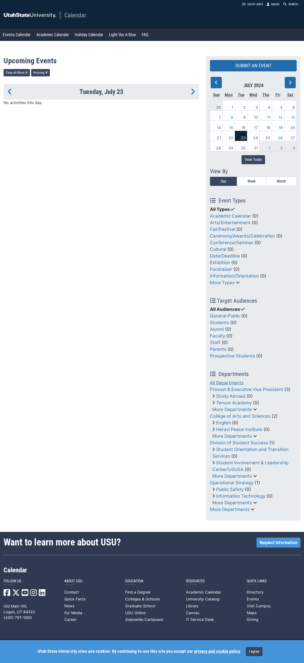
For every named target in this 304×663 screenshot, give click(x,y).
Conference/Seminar (231, 242)
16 (244, 127)
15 (231, 127)
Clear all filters (15, 72)
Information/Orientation (234, 276)
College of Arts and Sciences (240, 416)
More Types (222, 282)
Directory (255, 592)
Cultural (218, 249)
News (69, 606)
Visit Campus (259, 606)
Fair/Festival (222, 229)
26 (280, 137)
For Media (73, 612)
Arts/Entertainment (230, 222)
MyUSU (275, 4)
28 (218, 148)
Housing (39, 72)
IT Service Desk (200, 619)
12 (281, 117)
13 (293, 117)
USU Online (135, 612)
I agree (254, 651)
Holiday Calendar (89, 34)
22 (230, 137)
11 (268, 117)
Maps (251, 612)
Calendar (75, 15)
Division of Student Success (239, 442)
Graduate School (140, 606)
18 (268, 127)
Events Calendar (17, 34)
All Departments (227, 383)
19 (281, 127)
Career (70, 619)
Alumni (217, 329)
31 (256, 148)
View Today (253, 159)
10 (256, 117)
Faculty (217, 336)
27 (292, 137)
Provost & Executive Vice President (246, 389)
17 (256, 127)
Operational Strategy (231, 482)
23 (243, 137)
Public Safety (230, 489)
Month (281, 181)
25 (268, 137)
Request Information (278, 542)
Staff (215, 342)
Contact (71, 592)
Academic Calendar (52, 34)
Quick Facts (75, 599)
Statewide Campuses (144, 619)
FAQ (145, 34)
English (223, 423)
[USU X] (16, 594)
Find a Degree (137, 592)
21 (219, 137)
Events (253, 599)
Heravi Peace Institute (239, 429)
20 (292, 127)
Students (219, 322)
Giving (252, 619)
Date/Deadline (225, 256)
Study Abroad (230, 396)
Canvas (192, 612)
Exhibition (220, 262)
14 (219, 127)
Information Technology (240, 496)
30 (218, 107)
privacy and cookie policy (217, 651)
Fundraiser (221, 269)
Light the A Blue (122, 34)
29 (230, 148)
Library (192, 606)
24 (255, 137)
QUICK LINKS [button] (255, 4)
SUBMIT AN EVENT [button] (253, 66)
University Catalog (202, 599)
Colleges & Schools (142, 599)
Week (251, 181)
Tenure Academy (234, 403)
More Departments (232, 409)
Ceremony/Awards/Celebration (242, 236)
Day (223, 181)
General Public (225, 316)
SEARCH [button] (293, 4)
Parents (218, 349)
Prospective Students (232, 356)
